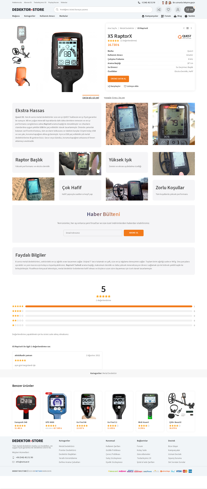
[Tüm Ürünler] (187, 28)
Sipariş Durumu (175, 458)
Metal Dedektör (127, 28)
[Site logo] (28, 9)
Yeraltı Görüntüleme (68, 458)
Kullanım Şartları (113, 446)
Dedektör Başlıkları (67, 454)
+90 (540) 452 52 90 (24, 457)
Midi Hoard (143, 422)
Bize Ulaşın (173, 446)
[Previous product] (184, 28)
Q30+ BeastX (175, 422)
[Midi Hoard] (150, 405)
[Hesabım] (178, 10)
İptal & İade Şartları (145, 462)
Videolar (64, 2)
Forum (140, 446)
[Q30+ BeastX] (181, 405)
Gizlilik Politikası (113, 450)
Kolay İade (142, 450)
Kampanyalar (174, 450)
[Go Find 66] (88, 405)
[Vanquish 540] (26, 405)
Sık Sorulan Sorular (176, 462)
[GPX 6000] (57, 405)
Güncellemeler (143, 454)
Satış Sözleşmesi (113, 458)
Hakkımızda (17, 2)
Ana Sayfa (112, 28)
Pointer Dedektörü (67, 450)
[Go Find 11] (119, 405)
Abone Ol (28, 2)
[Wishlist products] (168, 10)
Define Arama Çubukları (69, 462)
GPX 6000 (50, 422)
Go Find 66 (81, 422)
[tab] (90, 96)
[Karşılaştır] (159, 10)
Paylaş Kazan (53, 2)
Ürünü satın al (118, 78)
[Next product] (191, 28)
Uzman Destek (174, 454)
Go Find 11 (112, 422)
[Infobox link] (146, 2)
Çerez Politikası (113, 454)
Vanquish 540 (21, 422)
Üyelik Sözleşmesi (114, 462)
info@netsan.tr (22, 461)
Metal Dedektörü (66, 446)
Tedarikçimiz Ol (40, 2)
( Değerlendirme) (128, 40)
